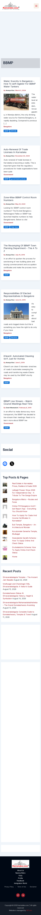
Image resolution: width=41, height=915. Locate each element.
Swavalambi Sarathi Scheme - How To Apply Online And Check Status (24, 540)
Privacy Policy (9, 887)
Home (14, 556)
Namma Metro (20, 873)
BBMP (6, 131)
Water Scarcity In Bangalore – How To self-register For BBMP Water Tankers (20, 84)
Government (8, 174)
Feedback (20, 881)
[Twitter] (23, 895)
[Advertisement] (20, 33)
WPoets (29, 910)
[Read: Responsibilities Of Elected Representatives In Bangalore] (16, 311)
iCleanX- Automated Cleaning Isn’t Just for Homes (19, 357)
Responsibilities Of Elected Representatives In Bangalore (19, 294)
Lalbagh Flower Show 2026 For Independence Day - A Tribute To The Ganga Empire (24, 493)
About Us (20, 870)
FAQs (20, 876)
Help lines (14, 227)
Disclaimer (33, 887)
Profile (20, 878)
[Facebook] (18, 895)
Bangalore (8, 126)
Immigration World (20, 883)
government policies (18, 179)
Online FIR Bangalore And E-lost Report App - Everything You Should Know (24, 508)
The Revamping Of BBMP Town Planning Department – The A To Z (20, 248)
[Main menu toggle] (36, 5)
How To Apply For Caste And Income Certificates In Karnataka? (24, 518)
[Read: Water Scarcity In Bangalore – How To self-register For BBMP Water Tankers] (16, 102)
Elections (14, 337)
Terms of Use (21, 887)
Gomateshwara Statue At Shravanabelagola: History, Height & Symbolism (18, 596)
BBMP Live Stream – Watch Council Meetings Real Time (18, 402)
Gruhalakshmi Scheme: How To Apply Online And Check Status (24, 550)
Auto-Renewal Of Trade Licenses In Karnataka (16, 151)
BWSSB (13, 131)
